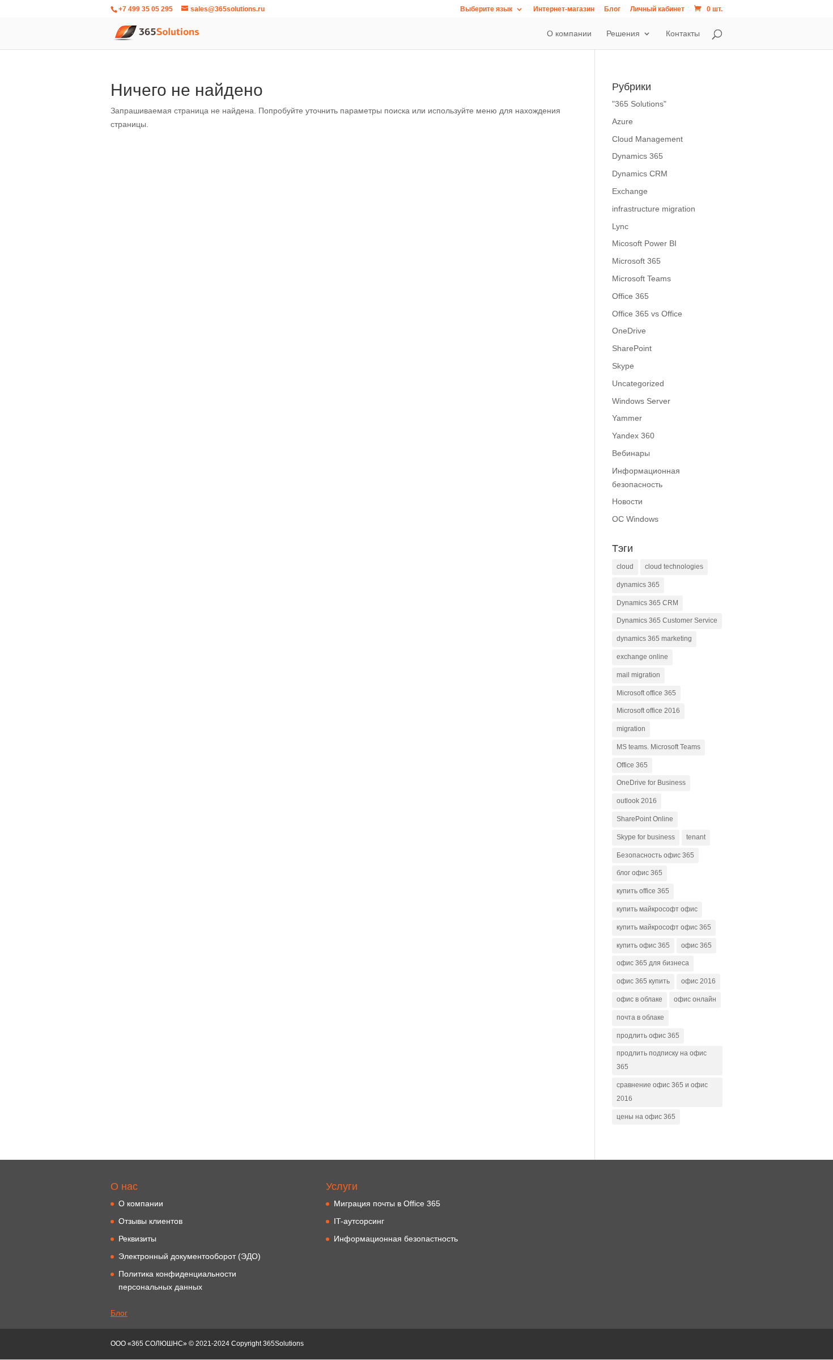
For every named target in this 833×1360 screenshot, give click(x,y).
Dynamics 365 (637, 156)
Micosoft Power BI (644, 243)
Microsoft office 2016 (648, 711)
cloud (625, 567)
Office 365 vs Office (647, 313)
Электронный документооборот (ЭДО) (189, 1256)
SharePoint (632, 348)
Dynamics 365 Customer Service (667, 620)
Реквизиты (137, 1238)
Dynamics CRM (640, 173)
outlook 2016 (637, 801)
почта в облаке (640, 1017)
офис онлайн (695, 999)
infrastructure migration (653, 208)
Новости (627, 501)
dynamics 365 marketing (654, 639)
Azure (622, 121)
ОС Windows (635, 518)
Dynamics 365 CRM (647, 603)
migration (631, 729)
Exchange (630, 191)
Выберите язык (486, 9)
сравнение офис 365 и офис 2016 (662, 1092)
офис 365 (696, 945)
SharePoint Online (645, 819)
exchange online (642, 657)
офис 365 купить (643, 981)
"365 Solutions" (639, 103)
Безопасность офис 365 (655, 855)
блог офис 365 (639, 873)
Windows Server (641, 401)
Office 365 (630, 296)
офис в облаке (639, 999)
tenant (696, 837)
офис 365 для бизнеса (653, 963)
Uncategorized (638, 383)
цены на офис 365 (646, 1117)
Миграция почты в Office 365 (387, 1203)
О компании (140, 1203)
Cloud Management (647, 138)
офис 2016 (698, 981)
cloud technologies (674, 567)
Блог (612, 9)
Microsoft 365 (636, 260)
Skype (623, 365)
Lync (620, 226)
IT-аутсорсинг (359, 1221)
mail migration (638, 675)
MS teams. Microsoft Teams (658, 747)
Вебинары (631, 453)
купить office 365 (643, 891)
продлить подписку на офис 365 (662, 1060)
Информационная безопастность (396, 1238)
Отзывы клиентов (150, 1221)
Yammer (627, 418)
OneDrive (629, 330)
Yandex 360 (633, 435)
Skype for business (646, 837)
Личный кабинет (657, 9)
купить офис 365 (643, 945)
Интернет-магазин (563, 9)
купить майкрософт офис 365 (664, 927)
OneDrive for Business (651, 783)
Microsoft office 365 (646, 693)
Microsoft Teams (641, 278)
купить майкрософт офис (657, 909)
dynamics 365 (638, 585)
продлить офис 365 (648, 1036)
